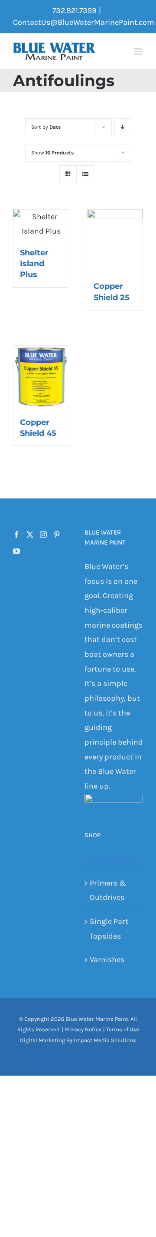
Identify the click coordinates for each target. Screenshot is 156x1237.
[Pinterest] (56, 534)
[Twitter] (29, 534)
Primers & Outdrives (108, 890)
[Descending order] (122, 127)
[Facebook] (16, 534)
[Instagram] (43, 534)
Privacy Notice (83, 1029)
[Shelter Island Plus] (41, 224)
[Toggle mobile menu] (138, 51)
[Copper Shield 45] (41, 377)
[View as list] (85, 174)
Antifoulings (111, 859)
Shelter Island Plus (34, 263)
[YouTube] (16, 551)
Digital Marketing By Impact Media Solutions (78, 1040)
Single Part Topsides (109, 928)
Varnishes (107, 959)
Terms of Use (122, 1029)
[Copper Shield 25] (115, 241)
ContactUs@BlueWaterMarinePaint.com (83, 22)
